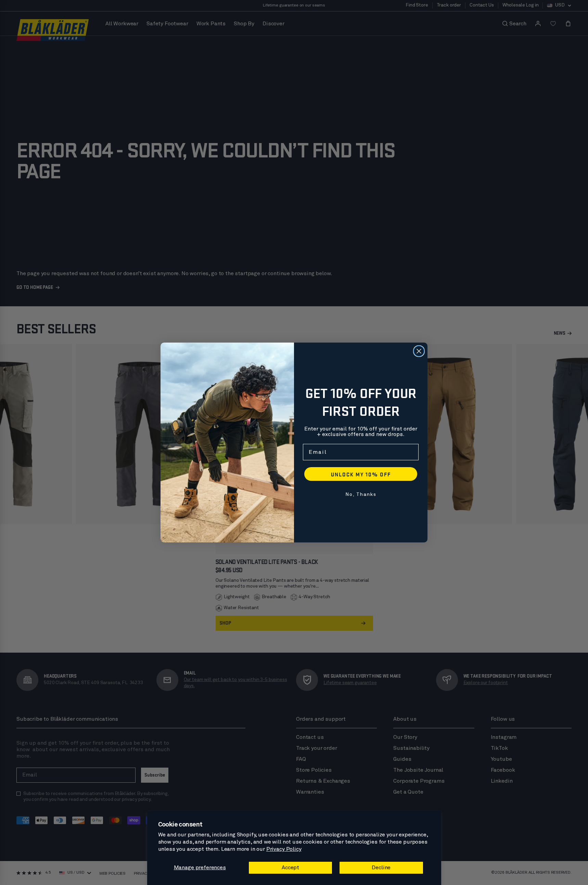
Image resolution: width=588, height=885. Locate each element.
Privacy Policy (284, 849)
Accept (290, 867)
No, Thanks (360, 494)
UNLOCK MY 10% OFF (361, 474)
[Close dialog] (419, 351)
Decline (381, 867)
